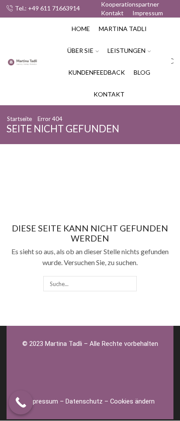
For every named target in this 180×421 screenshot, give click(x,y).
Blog (142, 72)
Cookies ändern (132, 401)
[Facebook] (54, 377)
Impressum (147, 13)
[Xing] (102, 377)
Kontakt (112, 13)
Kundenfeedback (96, 72)
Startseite (19, 118)
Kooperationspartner (130, 4)
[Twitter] (78, 377)
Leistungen (126, 50)
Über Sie (80, 50)
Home (81, 28)
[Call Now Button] (21, 402)
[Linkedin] (126, 377)
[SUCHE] (128, 283)
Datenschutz (84, 401)
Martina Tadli (123, 28)
